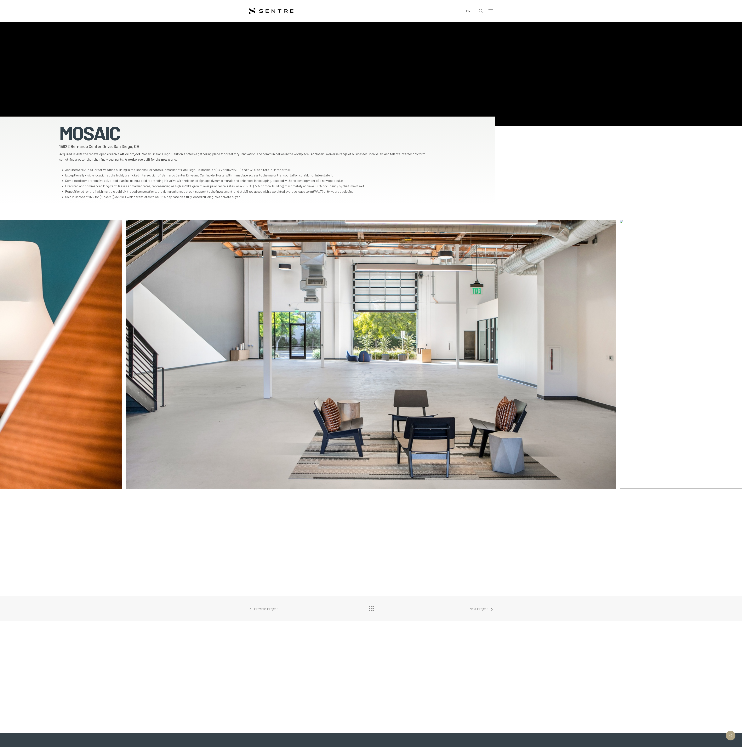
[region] (371, 360)
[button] (490, 11)
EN (468, 11)
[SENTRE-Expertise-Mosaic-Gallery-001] (371, 354)
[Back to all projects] (371, 607)
